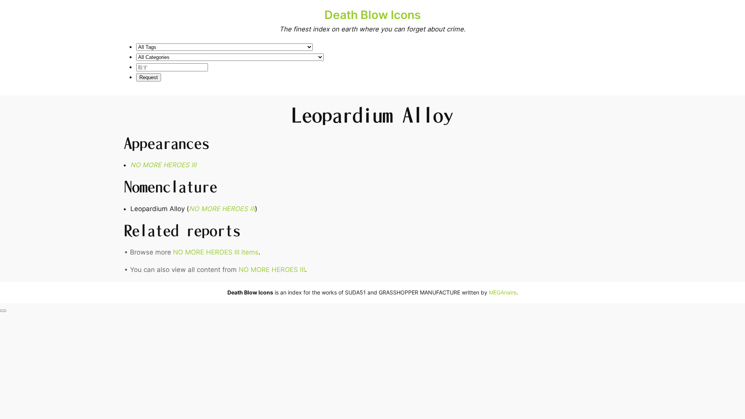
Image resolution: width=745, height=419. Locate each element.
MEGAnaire (502, 292)
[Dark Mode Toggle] (3, 311)
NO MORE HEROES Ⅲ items (215, 252)
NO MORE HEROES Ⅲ (272, 270)
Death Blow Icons (372, 15)
